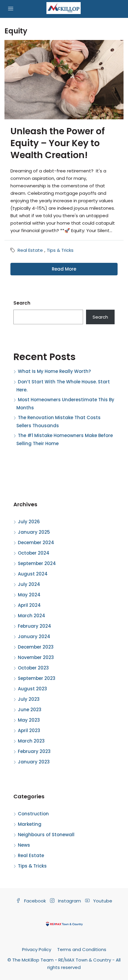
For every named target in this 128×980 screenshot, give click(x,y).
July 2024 (29, 584)
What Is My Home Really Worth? (54, 371)
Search (21, 303)
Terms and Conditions (81, 949)
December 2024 (36, 542)
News (24, 845)
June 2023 (29, 709)
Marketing (29, 824)
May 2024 (29, 595)
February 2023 (34, 751)
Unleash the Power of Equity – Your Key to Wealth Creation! (57, 143)
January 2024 (34, 636)
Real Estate (30, 250)
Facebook (34, 901)
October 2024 (33, 553)
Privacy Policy (36, 949)
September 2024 (37, 563)
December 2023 (36, 647)
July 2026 (29, 521)
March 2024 (31, 615)
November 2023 (36, 657)
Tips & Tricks (60, 250)
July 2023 (29, 699)
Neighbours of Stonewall (46, 834)
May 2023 (29, 720)
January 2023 (34, 762)
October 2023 (33, 668)
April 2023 (29, 730)
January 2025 (34, 532)
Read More (64, 269)
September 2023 (36, 678)
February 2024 (34, 626)
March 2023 (31, 741)
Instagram (69, 901)
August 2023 (32, 689)
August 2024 (33, 574)
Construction (33, 814)
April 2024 (29, 605)
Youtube (102, 901)
